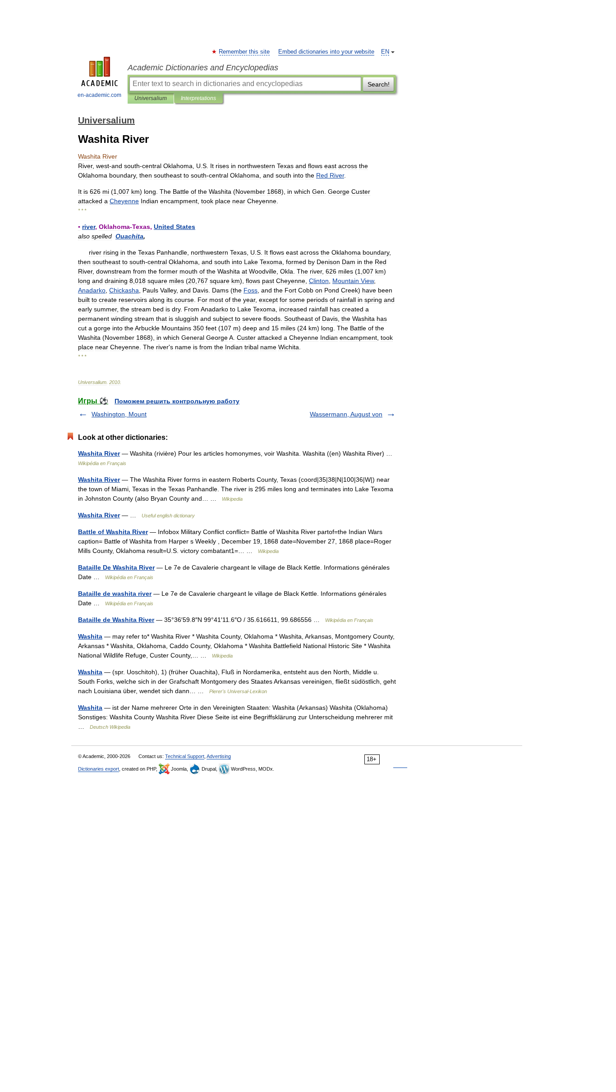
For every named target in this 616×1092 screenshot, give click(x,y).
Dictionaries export (98, 769)
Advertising (219, 756)
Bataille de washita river (115, 593)
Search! (379, 84)
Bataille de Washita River (116, 619)
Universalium (150, 98)
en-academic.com (99, 95)
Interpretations (198, 98)
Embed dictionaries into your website (326, 52)
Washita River (99, 453)
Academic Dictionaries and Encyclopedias (203, 67)
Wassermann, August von (346, 414)
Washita (90, 636)
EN (385, 52)
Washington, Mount (119, 414)
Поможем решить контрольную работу (177, 401)
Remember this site (245, 52)
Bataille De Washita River (116, 567)
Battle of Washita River (113, 531)
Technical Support (184, 756)
